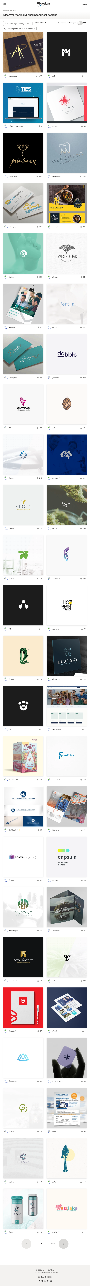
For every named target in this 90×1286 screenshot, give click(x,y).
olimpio (55, 277)
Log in (84, 4)
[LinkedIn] (45, 1281)
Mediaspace (56, 729)
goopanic (55, 377)
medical (29, 28)
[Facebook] (39, 1281)
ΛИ (53, 76)
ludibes (11, 277)
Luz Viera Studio (15, 779)
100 (53, 1243)
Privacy (55, 1272)
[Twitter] (42, 1281)
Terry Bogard (13, 930)
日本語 (49, 1277)
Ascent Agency (57, 1081)
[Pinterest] (48, 1281)
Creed (54, 1031)
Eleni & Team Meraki (16, 126)
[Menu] (4, 4)
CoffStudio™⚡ (14, 830)
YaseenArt (55, 226)
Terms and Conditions (42, 1272)
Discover (13, 10)
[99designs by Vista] (44, 4)
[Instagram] (51, 1281)
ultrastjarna (13, 76)
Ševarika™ (56, 478)
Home (5, 10)
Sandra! (55, 126)
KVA (10, 428)
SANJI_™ (55, 1232)
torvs (54, 1131)
